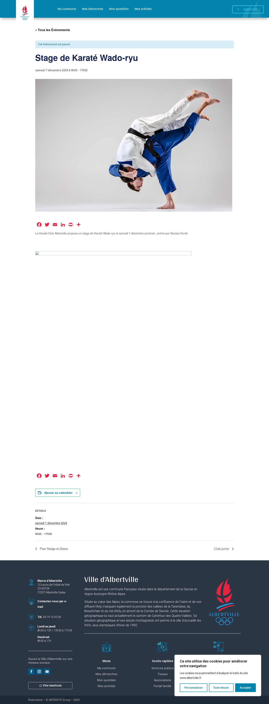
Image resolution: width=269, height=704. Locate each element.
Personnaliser (193, 687)
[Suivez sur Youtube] (47, 671)
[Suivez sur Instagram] (39, 671)
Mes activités (143, 9)
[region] (217, 675)
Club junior (222, 548)
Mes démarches (92, 9)
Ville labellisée (52, 685)
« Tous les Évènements (52, 30)
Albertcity (250, 9)
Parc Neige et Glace (53, 548)
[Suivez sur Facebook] (31, 671)
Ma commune (67, 9)
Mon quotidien (119, 9)
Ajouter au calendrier (58, 493)
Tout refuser (221, 687)
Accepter (245, 687)
